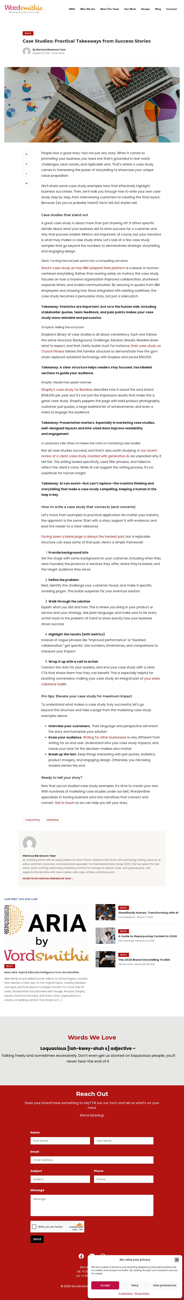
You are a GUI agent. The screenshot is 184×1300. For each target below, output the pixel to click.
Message (37, 1190)
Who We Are (87, 9)
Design (145, 9)
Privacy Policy (142, 1293)
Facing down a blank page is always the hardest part (82, 536)
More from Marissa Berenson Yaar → (48, 878)
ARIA (72, 9)
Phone (98, 1171)
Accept (105, 1285)
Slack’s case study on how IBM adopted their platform (83, 268)
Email (35, 1151)
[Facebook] (81, 1256)
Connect (171, 9)
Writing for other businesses (104, 737)
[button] (177, 1260)
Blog (158, 9)
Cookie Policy (126, 1293)
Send (37, 1239)
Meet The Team (109, 9)
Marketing (53, 819)
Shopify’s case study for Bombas (66, 389)
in (26, 154)
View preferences (164, 1285)
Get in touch (64, 803)
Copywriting (32, 819)
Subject (36, 1171)
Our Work (130, 9)
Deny (135, 1285)
